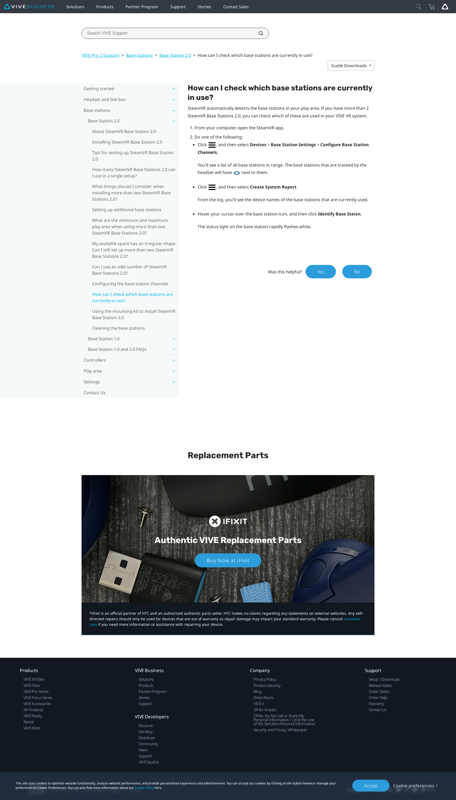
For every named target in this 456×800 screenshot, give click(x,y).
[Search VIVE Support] (258, 33)
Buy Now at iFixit (228, 560)
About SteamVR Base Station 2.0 (124, 131)
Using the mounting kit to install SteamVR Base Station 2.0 (133, 314)
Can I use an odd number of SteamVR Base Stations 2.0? (129, 270)
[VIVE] (29, 7)
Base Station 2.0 (175, 55)
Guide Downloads (349, 65)
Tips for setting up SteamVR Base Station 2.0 (133, 156)
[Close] (418, 6)
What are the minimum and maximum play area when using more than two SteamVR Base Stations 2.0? (130, 226)
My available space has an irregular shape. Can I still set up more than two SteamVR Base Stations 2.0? (134, 250)
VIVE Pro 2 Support (101, 55)
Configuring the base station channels (130, 284)
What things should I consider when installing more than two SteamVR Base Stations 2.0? (131, 192)
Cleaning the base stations (118, 328)
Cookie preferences (413, 786)
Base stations (139, 55)
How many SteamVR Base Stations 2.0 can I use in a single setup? (133, 173)
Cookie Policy (144, 787)
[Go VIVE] (445, 6)
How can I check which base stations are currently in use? (132, 297)
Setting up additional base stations (127, 210)
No (357, 272)
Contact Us (95, 393)
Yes (320, 272)
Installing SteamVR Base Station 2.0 (127, 142)
